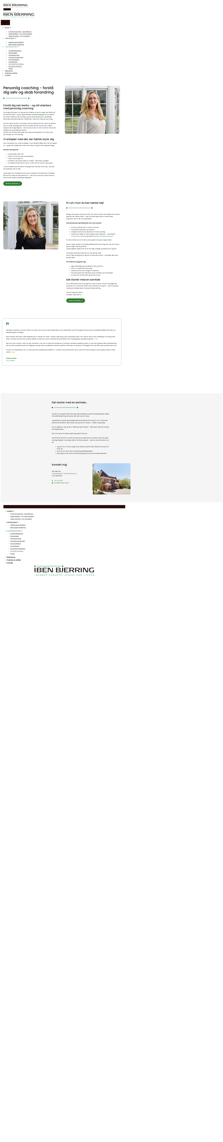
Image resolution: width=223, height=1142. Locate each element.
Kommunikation (14, 60)
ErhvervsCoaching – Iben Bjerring (20, 32)
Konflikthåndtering (15, 51)
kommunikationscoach (105, 236)
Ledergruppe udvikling (16, 42)
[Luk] (64, 506)
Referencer (9, 71)
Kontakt (8, 75)
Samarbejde (13, 53)
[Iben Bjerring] (18, 19)
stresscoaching (38, 115)
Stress (11, 69)
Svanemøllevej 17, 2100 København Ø (64, 474)
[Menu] (7, 10)
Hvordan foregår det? (16, 57)
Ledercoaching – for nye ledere (19, 36)
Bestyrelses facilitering (16, 45)
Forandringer (13, 62)
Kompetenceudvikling (16, 64)
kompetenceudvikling (78, 236)
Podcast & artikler (11, 73)
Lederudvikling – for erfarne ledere (20, 34)
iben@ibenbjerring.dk (61, 483)
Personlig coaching (15, 66)
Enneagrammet (14, 55)
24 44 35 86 (58, 481)
